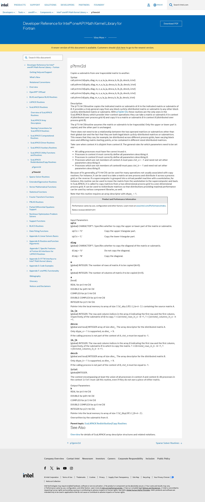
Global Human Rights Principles (138, 490)
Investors (100, 458)
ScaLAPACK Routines (38, 107)
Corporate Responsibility (130, 458)
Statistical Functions (38, 192)
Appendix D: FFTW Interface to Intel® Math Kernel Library (42, 260)
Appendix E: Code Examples (41, 266)
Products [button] (20, 5)
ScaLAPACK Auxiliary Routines (44, 148)
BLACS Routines (36, 226)
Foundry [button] (99, 5)
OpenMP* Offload (37, 92)
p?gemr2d (36, 167)
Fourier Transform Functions (41, 197)
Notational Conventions (40, 82)
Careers (111, 458)
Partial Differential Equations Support (41, 208)
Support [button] (35, 5)
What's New (35, 77)
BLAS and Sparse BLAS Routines (43, 97)
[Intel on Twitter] (52, 468)
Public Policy (163, 458)
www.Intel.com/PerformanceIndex (151, 205)
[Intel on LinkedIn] (58, 468)
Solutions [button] (50, 5)
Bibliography (35, 276)
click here (121, 47)
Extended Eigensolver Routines (43, 182)
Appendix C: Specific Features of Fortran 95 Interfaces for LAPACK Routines (43, 251)
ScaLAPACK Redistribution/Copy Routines (43, 161)
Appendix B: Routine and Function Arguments (44, 242)
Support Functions (37, 221)
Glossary (34, 281)
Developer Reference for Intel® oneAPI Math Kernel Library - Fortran (43, 66)
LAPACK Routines (37, 102)
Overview (33, 87)
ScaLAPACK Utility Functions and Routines (43, 154)
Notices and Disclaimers (40, 286)
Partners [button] (84, 5)
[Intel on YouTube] (65, 468)
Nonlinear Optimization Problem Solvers (43, 215)
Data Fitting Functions (38, 231)
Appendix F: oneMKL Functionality (44, 271)
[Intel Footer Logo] (28, 475)
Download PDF (171, 23)
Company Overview (54, 458)
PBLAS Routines (36, 202)
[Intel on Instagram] (71, 468)
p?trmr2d (36, 172)
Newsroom (87, 458)
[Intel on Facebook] (45, 468)
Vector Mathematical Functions (42, 187)
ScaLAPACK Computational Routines (42, 137)
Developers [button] (67, 5)
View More (99, 37)
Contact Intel (73, 458)
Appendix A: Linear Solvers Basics (43, 236)
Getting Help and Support (41, 72)
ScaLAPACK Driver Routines (43, 143)
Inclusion (150, 458)
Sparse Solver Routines (39, 177)
